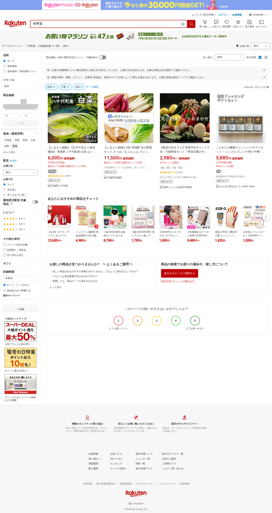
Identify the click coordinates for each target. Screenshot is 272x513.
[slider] (3, 109)
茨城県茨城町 (115, 177)
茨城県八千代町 (59, 186)
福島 (6, 146)
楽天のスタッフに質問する (179, 273)
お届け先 (8, 166)
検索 (22, 123)
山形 (33, 140)
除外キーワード (11, 295)
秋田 (25, 140)
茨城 (14, 146)
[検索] (191, 24)
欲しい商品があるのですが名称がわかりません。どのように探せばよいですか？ (96, 271)
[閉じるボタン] (264, 70)
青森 (17, 140)
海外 (14, 160)
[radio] (4, 61)
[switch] (35, 201)
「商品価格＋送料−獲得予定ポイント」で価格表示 (71, 57)
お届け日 (8, 179)
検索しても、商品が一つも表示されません (75, 281)
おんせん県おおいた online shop (237, 186)
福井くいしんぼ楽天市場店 (177, 187)
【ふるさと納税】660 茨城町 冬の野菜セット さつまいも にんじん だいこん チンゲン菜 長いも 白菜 (128, 151)
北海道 (8, 140)
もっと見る (56, 287)
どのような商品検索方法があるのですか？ (75, 276)
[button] (258, 15)
